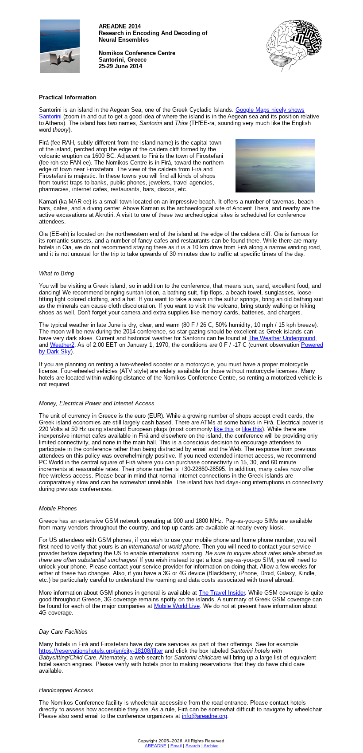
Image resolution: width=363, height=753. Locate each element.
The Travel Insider (222, 592)
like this (224, 429)
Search (192, 745)
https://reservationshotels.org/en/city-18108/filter (101, 650)
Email (176, 745)
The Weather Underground (281, 338)
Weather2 (62, 344)
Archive (211, 745)
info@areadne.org (204, 716)
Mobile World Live (177, 606)
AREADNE (155, 745)
